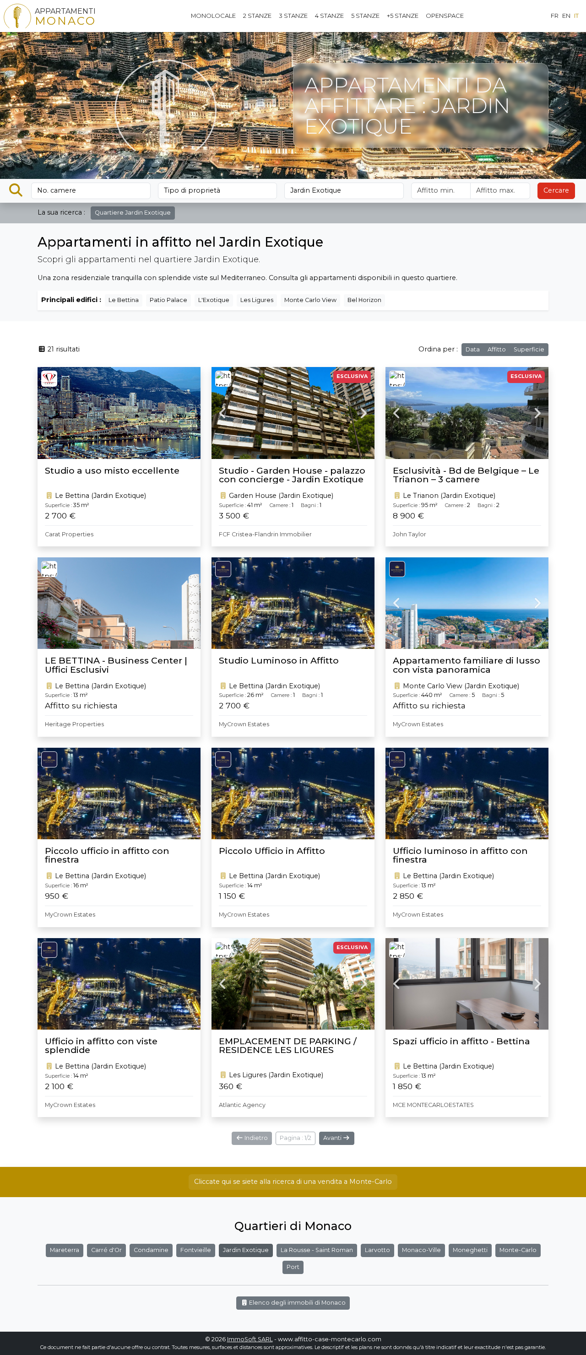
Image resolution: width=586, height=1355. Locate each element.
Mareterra (64, 1250)
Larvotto (377, 1250)
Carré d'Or (106, 1250)
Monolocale (213, 15)
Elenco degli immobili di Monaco (297, 1302)
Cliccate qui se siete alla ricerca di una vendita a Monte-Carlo (293, 1181)
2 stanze (257, 15)
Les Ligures (256, 300)
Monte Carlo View (310, 300)
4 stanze (329, 15)
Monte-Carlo (518, 1250)
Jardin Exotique (246, 1250)
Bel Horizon (364, 300)
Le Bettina (124, 300)
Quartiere (133, 212)
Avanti (333, 1137)
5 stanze (365, 15)
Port (293, 1266)
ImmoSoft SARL (250, 1339)
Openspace (445, 15)
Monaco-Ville (421, 1250)
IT (576, 15)
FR (555, 15)
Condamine (151, 1250)
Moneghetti (470, 1250)
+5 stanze (402, 15)
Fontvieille (195, 1250)
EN (566, 15)
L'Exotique (213, 300)
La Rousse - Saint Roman (317, 1250)
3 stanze (293, 15)
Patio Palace (168, 300)
